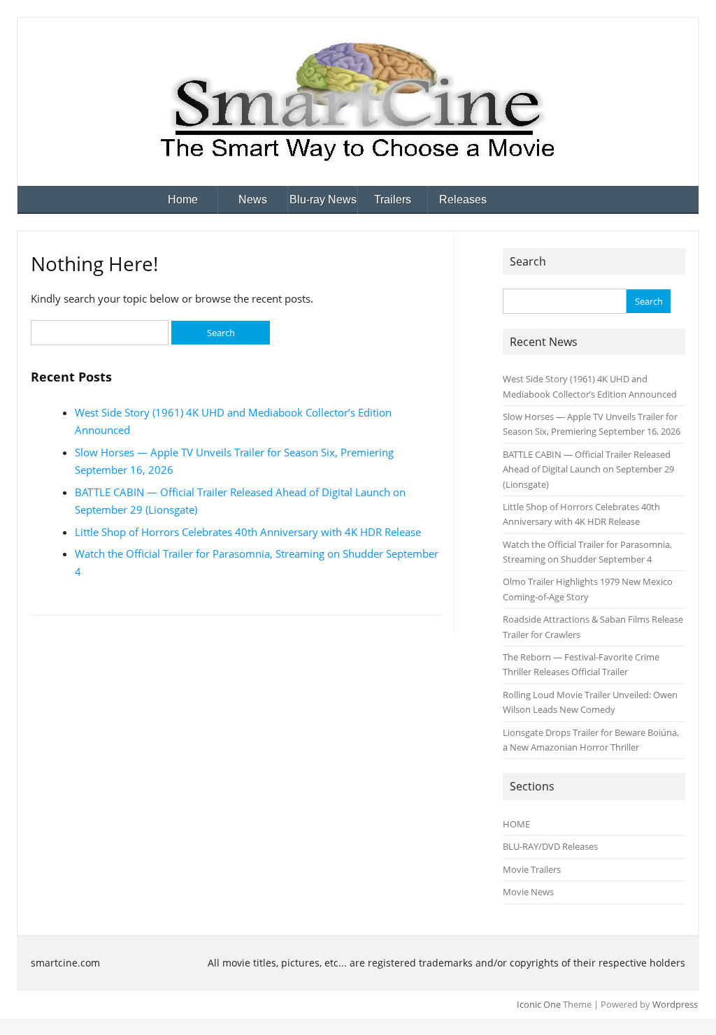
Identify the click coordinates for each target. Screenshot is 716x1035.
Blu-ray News (323, 199)
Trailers (392, 199)
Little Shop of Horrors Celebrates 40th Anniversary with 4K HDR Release (248, 532)
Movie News (528, 891)
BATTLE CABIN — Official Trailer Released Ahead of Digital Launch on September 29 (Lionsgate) (588, 469)
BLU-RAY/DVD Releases (550, 846)
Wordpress (675, 1004)
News (252, 199)
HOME (516, 824)
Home (183, 199)
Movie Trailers (532, 869)
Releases (463, 199)
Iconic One (539, 1004)
